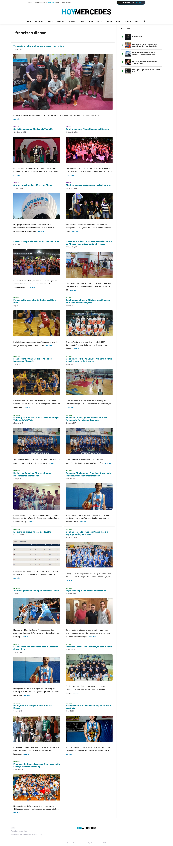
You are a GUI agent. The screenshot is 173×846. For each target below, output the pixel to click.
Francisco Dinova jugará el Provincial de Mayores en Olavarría (32, 360)
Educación (127, 21)
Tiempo (109, 21)
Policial (81, 21)
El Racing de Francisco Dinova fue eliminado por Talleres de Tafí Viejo (36, 418)
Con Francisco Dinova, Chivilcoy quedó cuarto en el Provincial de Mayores (88, 301)
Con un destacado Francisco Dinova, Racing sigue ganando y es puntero (87, 533)
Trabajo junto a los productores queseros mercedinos (38, 46)
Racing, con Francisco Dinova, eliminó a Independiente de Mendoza (32, 474)
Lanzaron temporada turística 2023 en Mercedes (36, 241)
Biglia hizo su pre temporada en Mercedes (86, 590)
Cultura (99, 21)
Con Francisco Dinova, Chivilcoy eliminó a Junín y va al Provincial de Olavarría (89, 360)
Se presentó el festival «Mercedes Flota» (32, 185)
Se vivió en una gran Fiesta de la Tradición (33, 129)
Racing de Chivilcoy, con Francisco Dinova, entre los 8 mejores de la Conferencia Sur (89, 474)
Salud (118, 21)
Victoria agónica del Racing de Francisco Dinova (36, 590)
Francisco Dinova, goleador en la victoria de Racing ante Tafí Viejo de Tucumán (86, 418)
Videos (137, 21)
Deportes (71, 21)
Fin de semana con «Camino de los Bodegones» (88, 185)
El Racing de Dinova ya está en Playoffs (32, 532)
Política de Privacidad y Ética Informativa (26, 834)
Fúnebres (50, 21)
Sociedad (60, 21)
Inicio (29, 21)
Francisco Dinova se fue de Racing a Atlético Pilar (34, 301)
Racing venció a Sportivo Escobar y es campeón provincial (88, 706)
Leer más (16, 119)
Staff (13, 828)
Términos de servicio (19, 831)
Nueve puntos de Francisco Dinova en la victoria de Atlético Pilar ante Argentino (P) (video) (89, 242)
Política (90, 21)
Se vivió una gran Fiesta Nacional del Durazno (87, 129)
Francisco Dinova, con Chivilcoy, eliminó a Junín (89, 647)
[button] (145, 21)
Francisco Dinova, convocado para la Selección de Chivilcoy (35, 648)
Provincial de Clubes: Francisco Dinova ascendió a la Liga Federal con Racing (36, 765)
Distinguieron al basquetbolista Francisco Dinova (33, 706)
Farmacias (39, 21)
